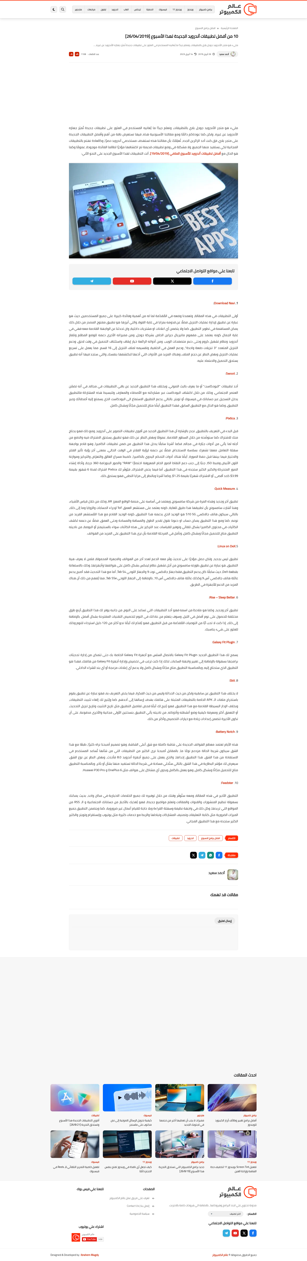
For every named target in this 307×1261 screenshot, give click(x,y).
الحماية (149, 9)
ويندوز (190, 9)
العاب (126, 9)
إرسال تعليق (225, 920)
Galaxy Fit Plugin (224, 642)
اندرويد (115, 9)
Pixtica (230, 418)
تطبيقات (176, 838)
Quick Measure (225, 488)
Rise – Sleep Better (222, 597)
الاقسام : (252, 1213)
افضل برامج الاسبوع (205, 28)
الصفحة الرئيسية (229, 28)
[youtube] (132, 281)
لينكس (137, 9)
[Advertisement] (153, 96)
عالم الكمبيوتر (220, 1254)
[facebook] (212, 281)
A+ (77, 54)
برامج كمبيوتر (205, 9)
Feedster (227, 783)
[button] (219, 855)
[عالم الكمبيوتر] (238, 9)
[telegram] (91, 281)
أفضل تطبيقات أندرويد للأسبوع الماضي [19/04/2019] (185, 153)
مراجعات (91, 9)
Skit (232, 680)
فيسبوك (163, 9)
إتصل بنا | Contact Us (138, 1205)
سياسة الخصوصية (139, 1213)
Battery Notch (225, 732)
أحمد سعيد (224, 54)
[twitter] (172, 281)
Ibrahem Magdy (90, 1254)
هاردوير (78, 9)
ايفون (103, 9)
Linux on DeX (227, 546)
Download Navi (224, 303)
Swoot (230, 373)
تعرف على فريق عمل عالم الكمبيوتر (129, 1198)
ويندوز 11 (177, 9)
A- (71, 54)
